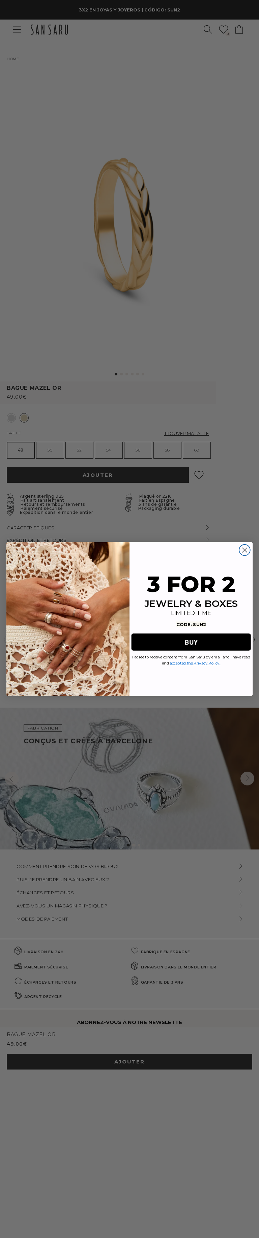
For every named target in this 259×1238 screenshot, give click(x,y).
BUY (190, 641)
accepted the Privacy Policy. (195, 663)
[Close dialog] (244, 550)
